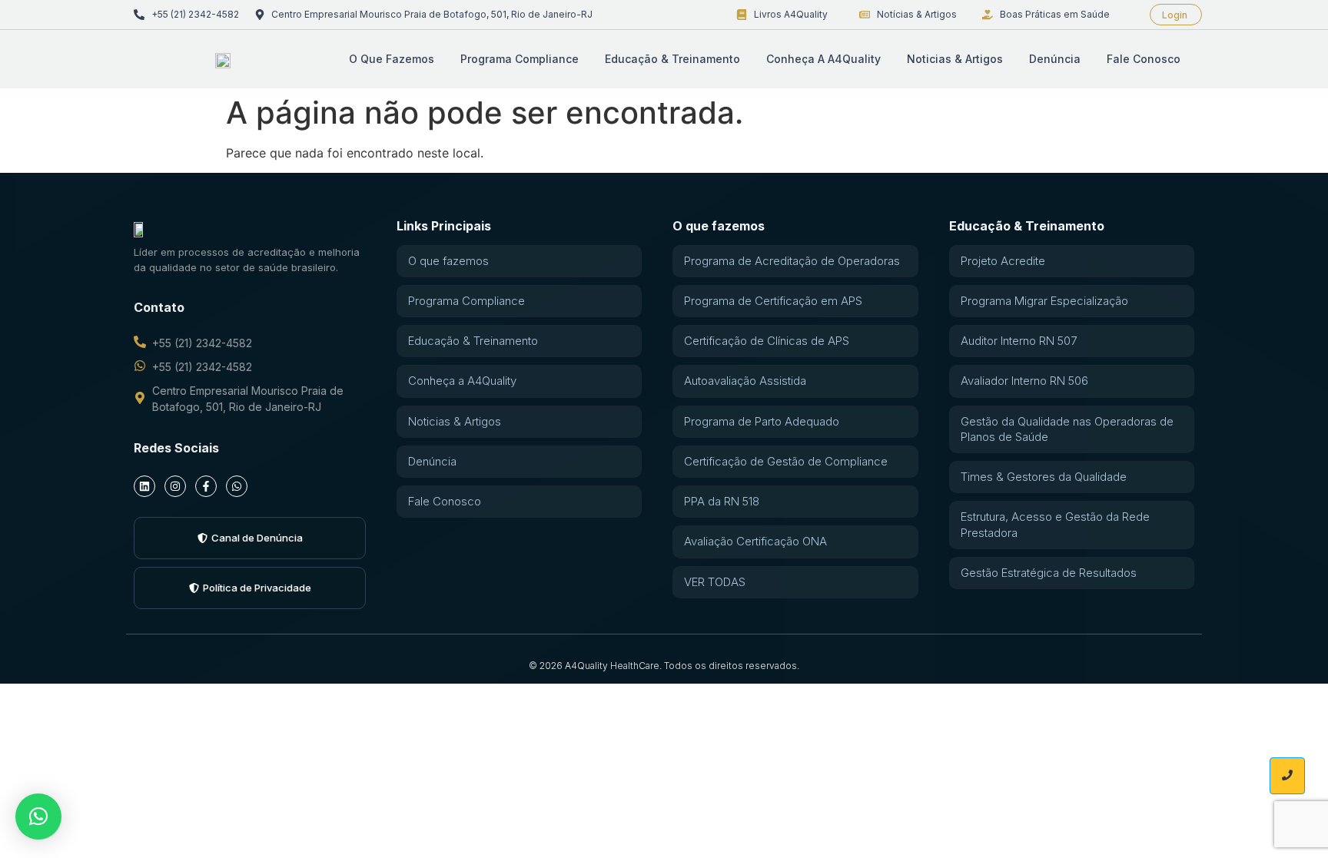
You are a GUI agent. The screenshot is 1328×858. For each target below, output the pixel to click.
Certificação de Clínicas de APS (766, 340)
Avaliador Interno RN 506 (1024, 380)
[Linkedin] (144, 486)
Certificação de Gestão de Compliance (786, 461)
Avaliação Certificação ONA (755, 541)
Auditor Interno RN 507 (1019, 340)
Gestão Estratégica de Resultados (1049, 572)
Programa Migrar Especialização (1044, 300)
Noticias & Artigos (955, 58)
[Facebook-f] (206, 486)
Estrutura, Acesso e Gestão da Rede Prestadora (1055, 524)
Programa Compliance (519, 58)
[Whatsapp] (236, 486)
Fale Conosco (1143, 58)
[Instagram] (175, 486)
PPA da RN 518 (721, 501)
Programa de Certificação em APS (773, 300)
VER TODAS (714, 582)
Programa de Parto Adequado (761, 421)
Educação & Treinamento (672, 58)
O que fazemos (391, 58)
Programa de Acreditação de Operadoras (792, 260)
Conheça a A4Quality (823, 58)
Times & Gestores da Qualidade (1044, 476)
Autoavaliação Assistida (745, 380)
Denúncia (1055, 58)
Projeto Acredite (1003, 260)
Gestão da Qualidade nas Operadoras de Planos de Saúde (1067, 429)
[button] (38, 816)
